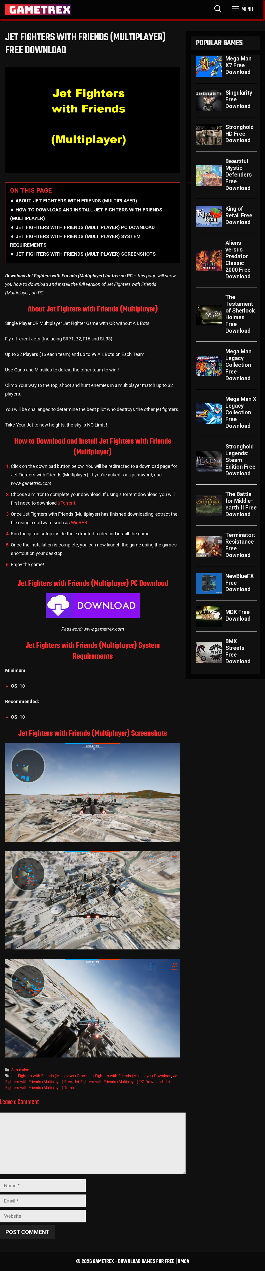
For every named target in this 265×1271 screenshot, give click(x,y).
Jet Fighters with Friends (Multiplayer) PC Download (118, 1081)
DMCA (183, 1262)
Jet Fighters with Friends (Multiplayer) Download (130, 1076)
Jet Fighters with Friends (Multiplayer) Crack (49, 1076)
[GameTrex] (38, 9)
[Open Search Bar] (218, 9)
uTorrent (66, 503)
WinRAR (79, 522)
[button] (242, 9)
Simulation (20, 1070)
